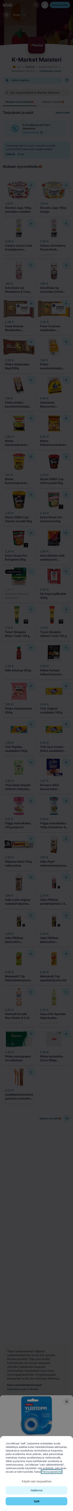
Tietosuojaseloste (52, 1471)
